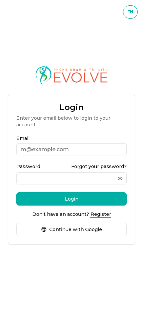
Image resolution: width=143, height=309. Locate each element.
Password (28, 166)
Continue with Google (75, 229)
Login (71, 199)
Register (100, 214)
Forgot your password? (99, 166)
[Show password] (120, 178)
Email (23, 138)
